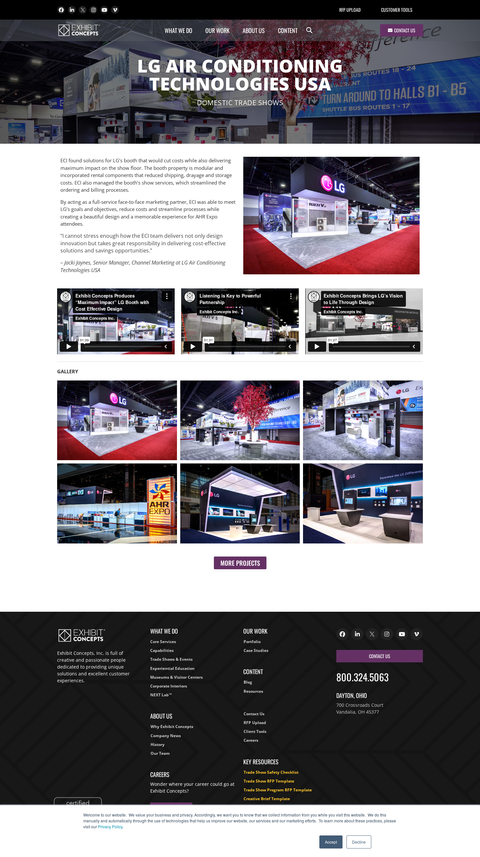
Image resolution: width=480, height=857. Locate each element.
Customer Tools (396, 9)
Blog (248, 682)
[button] (309, 30)
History (158, 744)
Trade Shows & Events (171, 659)
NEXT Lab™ (161, 695)
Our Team (160, 753)
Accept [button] (331, 842)
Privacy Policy (110, 826)
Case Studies (256, 650)
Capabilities (162, 650)
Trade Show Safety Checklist (271, 772)
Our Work (217, 30)
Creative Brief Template (267, 798)
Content (287, 30)
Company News (166, 735)
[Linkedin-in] (72, 10)
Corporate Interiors (168, 686)
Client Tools (255, 731)
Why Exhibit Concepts (172, 726)
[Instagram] (93, 10)
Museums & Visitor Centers (176, 677)
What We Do (178, 30)
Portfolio (252, 641)
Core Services (163, 641)
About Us (254, 30)
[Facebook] (61, 10)
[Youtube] (104, 10)
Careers (251, 740)
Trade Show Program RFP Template (278, 790)
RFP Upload (349, 9)
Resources (253, 691)
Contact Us (254, 714)
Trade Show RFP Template (269, 781)
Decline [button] (359, 842)
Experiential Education (172, 668)
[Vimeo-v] (115, 10)
